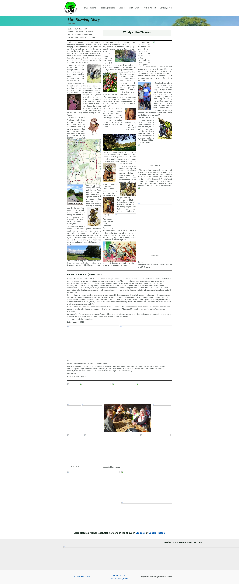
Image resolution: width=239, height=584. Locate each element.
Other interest (150, 8)
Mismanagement (126, 8)
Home (85, 8)
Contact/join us (166, 8)
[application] (97, 8)
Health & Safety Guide (119, 579)
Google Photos (156, 532)
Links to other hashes (82, 577)
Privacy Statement (119, 575)
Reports (93, 8)
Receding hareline (107, 8)
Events (137, 8)
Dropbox (140, 532)
